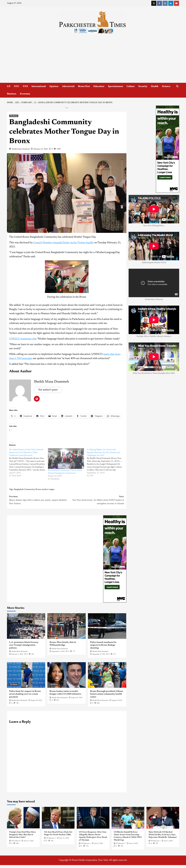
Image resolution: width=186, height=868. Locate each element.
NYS (25, 86)
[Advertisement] (93, 61)
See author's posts (48, 390)
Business (11, 94)
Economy (25, 94)
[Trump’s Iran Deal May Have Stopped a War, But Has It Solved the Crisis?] (23, 818)
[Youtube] (176, 3)
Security (142, 86)
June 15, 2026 (28, 841)
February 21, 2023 (41, 149)
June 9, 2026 (98, 843)
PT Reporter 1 (51, 838)
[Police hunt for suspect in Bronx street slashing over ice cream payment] (26, 675)
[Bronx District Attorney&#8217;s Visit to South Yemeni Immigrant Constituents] (66, 458)
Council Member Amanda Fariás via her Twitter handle (63, 242)
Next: (98, 500)
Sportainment (115, 86)
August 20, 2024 (76, 697)
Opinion (53, 86)
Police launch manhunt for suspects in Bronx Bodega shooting (103, 645)
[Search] (177, 86)
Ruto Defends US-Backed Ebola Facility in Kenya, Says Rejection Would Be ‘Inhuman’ (163, 834)
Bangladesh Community (24, 489)
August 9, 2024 (117, 700)
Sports (117, 825)
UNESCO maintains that (23, 339)
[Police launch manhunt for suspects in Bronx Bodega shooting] (107, 626)
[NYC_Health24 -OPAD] (114, 559)
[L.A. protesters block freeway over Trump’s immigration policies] (26, 626)
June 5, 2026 (168, 841)
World (47, 825)
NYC (16, 86)
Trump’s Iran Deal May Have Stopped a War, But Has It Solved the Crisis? (22, 834)
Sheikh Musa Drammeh (21, 149)
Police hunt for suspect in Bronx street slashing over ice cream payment (25, 694)
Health (154, 86)
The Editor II (15, 841)
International (39, 86)
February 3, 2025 (17, 654)
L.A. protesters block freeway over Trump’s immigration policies (24, 645)
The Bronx (13, 116)
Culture (131, 86)
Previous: (38, 500)
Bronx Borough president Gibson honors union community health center (106, 694)
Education (98, 86)
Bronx (38, 489)
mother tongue (48, 489)
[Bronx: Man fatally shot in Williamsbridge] (66, 626)
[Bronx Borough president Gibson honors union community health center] (107, 675)
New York (13, 635)
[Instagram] (165, 3)
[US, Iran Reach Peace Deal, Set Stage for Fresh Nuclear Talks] (58, 818)
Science (166, 86)
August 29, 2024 (36, 700)
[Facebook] (159, 3)
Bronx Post (84, 86)
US (8, 86)
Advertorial (68, 86)
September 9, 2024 (58, 651)
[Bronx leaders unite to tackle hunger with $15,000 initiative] (66, 675)
